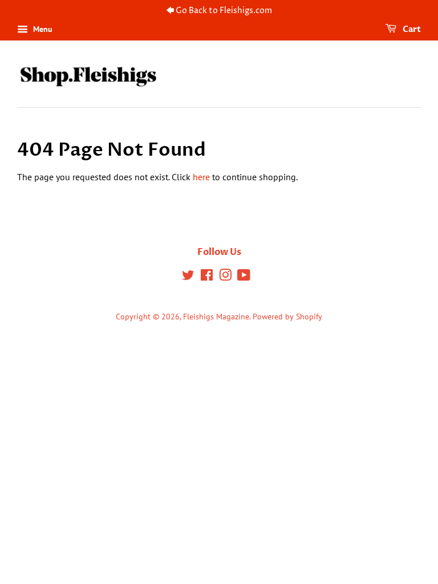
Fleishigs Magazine (216, 316)
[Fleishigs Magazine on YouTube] (243, 277)
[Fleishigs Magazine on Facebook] (206, 277)
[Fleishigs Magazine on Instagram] (225, 277)
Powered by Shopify (287, 316)
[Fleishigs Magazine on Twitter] (188, 277)
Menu (41, 29)
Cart (411, 29)
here (201, 176)
